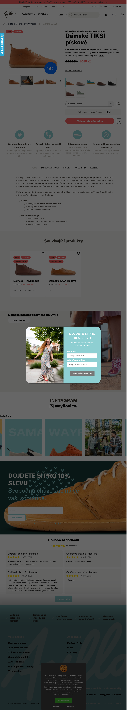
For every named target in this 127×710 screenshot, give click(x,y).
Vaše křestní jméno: (75, 360)
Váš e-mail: (71, 351)
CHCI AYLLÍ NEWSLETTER (81, 373)
